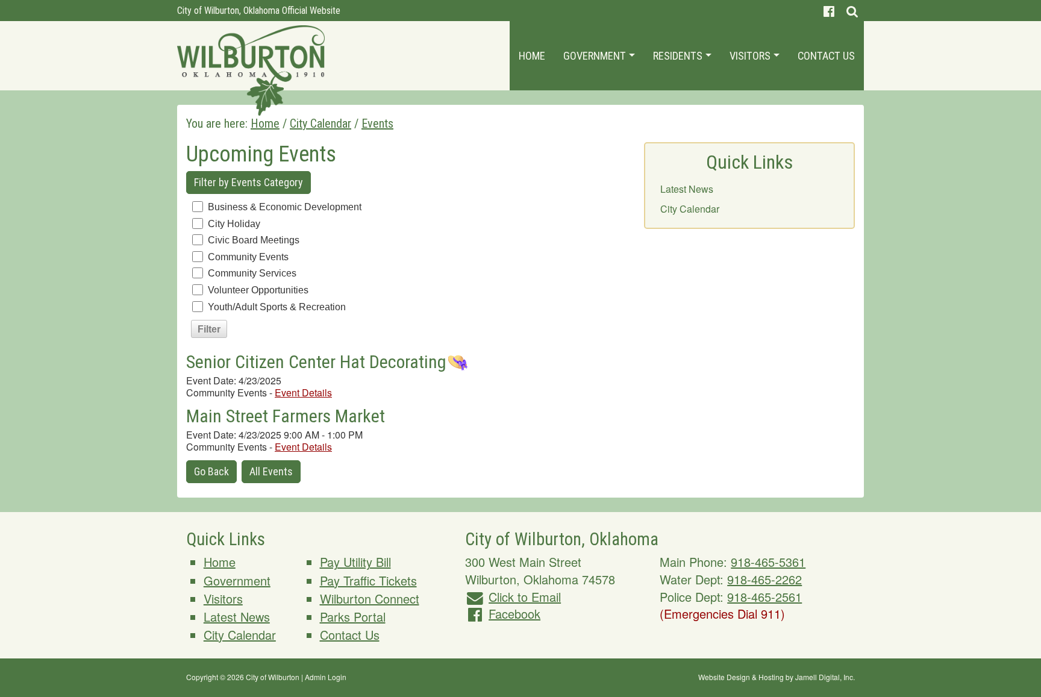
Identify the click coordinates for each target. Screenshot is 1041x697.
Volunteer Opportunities (258, 290)
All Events (271, 471)
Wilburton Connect (369, 598)
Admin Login (325, 677)
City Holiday (234, 224)
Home (532, 55)
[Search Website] (852, 10)
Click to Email (525, 596)
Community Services (252, 273)
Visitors (751, 55)
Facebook (514, 613)
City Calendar (689, 209)
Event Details (303, 392)
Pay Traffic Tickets (368, 580)
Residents (679, 55)
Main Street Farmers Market (285, 416)
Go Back (211, 471)
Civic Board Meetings (253, 240)
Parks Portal (353, 616)
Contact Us (826, 55)
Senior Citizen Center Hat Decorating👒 (327, 361)
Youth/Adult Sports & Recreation (277, 307)
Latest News (686, 189)
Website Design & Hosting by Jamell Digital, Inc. (776, 677)
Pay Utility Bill (355, 561)
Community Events (248, 257)
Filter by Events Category (248, 182)
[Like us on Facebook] (828, 10)
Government (595, 55)
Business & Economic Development (284, 207)
